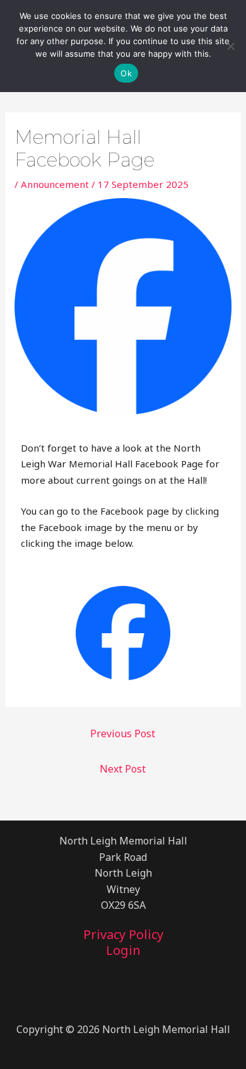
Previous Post (122, 733)
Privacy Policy (123, 934)
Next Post (123, 769)
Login (123, 950)
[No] (230, 46)
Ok (126, 73)
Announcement (55, 184)
